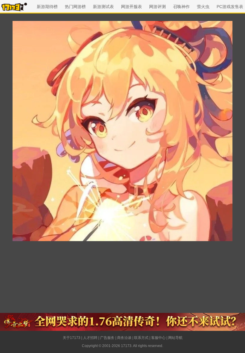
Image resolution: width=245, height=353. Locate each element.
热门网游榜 (75, 6)
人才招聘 (90, 338)
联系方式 (141, 338)
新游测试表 (103, 6)
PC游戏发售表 (230, 6)
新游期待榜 (47, 6)
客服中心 (158, 338)
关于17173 (71, 338)
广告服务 (107, 338)
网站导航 (175, 338)
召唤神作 (181, 6)
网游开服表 (131, 6)
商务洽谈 (124, 338)
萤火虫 (203, 6)
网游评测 (157, 6)
